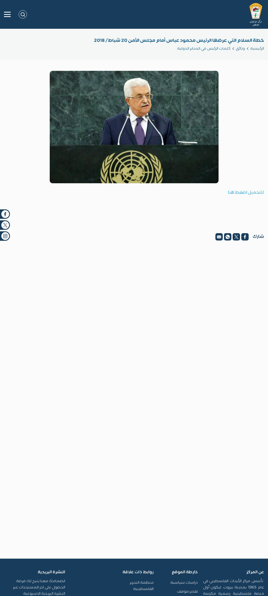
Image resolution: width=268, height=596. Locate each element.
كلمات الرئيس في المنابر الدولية (204, 48)
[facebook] (245, 236)
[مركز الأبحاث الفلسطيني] (256, 14)
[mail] (219, 236)
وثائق (240, 48)
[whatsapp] (227, 236)
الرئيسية (257, 48)
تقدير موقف (187, 591)
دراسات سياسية (184, 583)
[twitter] (236, 236)
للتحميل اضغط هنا (246, 193)
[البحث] (23, 14)
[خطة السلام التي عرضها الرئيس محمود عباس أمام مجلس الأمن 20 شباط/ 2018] (134, 127)
